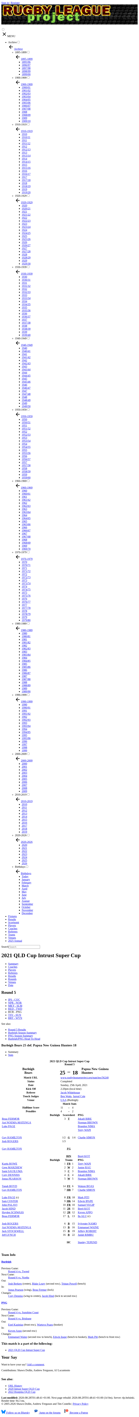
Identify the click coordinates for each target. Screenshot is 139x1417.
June (24, 894)
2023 (24, 854)
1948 (24, 397)
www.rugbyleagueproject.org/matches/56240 (85, 1077)
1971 (24, 568)
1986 (24, 670)
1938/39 (26, 328)
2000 (24, 763)
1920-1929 (21, 195)
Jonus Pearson (15, 1289)
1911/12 (26, 143)
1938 (24, 325)
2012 (24, 810)
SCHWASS (13, 1212)
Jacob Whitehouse (70, 1092)
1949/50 (26, 406)
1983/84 (26, 654)
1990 (24, 704)
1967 (24, 533)
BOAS (86, 1186)
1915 (24, 164)
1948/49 (26, 400)
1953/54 (26, 440)
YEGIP (86, 1204)
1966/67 (26, 530)
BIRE (85, 1118)
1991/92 (26, 713)
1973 (24, 580)
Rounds (12, 979)
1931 (24, 282)
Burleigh (6, 1261)
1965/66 (26, 524)
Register (15, 2)
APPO (85, 1212)
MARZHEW (12, 1167)
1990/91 (26, 707)
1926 (24, 242)
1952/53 (26, 434)
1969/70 (26, 548)
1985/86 (26, 667)
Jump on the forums (50, 1412)
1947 (24, 391)
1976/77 (26, 601)
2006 (24, 782)
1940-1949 (21, 338)
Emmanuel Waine (17, 1336)
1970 (24, 562)
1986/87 (26, 673)
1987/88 (26, 679)
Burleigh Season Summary (22, 1032)
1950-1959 (21, 409)
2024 (24, 857)
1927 (24, 248)
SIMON (86, 1137)
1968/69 (26, 542)
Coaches (12, 928)
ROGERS (10, 1141)
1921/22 (26, 214)
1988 (24, 682)
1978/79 (26, 614)
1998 (24, 747)
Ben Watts (66, 1096)
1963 (24, 509)
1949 (24, 403)
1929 (24, 260)
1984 (24, 657)
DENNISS (11, 1174)
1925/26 (26, 239)
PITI (83, 1197)
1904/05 (26, 99)
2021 (24, 848)
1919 (24, 189)
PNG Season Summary (20, 1035)
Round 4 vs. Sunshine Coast (23, 1312)
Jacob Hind (48, 1295)
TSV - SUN (14, 1015)
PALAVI (9, 1204)
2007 (24, 785)
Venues (12, 937)
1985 (24, 663)
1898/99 (26, 71)
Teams (11, 934)
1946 (24, 384)
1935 (24, 307)
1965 (24, 521)
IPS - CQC (14, 999)
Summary (13, 963)
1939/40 (26, 335)
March (25, 885)
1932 (24, 289)
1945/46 (26, 381)
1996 (24, 741)
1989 (24, 688)
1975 (24, 592)
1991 (24, 710)
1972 (24, 574)
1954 (24, 443)
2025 (24, 860)
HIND (9, 1208)
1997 (24, 744)
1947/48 (26, 394)
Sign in (5, 2)
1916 (24, 170)
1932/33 (26, 292)
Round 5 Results (17, 1029)
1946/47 (26, 387)
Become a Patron (78, 1412)
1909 (24, 118)
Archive (12, 42)
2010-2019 (21, 794)
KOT (84, 1156)
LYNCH (9, 1234)
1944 (24, 372)
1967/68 (26, 536)
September (27, 904)
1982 (24, 645)
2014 (24, 816)
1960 (24, 490)
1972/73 (26, 577)
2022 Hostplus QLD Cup (21, 1391)
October (26, 907)
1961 (24, 496)
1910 (24, 134)
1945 (24, 378)
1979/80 (26, 620)
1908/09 (26, 115)
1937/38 (26, 322)
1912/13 (26, 149)
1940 (24, 348)
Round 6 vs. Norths (18, 1277)
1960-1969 (21, 481)
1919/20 (26, 192)
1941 (24, 354)
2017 (24, 825)
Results (12, 919)
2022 (24, 851)
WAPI (84, 1130)
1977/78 (26, 607)
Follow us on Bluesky (18, 1412)
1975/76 (26, 595)
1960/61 (26, 493)
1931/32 (26, 286)
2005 (24, 779)
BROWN (88, 1122)
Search (5, 946)
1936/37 (26, 316)
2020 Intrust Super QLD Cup (24, 1388)
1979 (24, 617)
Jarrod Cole (79, 1096)
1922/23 (26, 220)
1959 (24, 474)
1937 (24, 319)
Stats (10, 1055)
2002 (24, 769)
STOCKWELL (13, 1231)
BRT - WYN (15, 1018)
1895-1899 (21, 52)
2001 (24, 766)
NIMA (86, 1126)
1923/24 (26, 226)
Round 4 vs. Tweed (18, 1271)
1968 (24, 539)
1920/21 (26, 208)
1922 (24, 217)
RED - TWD (15, 1008)
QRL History (15, 1385)
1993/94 (26, 726)
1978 (24, 611)
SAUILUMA (12, 1171)
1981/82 (26, 642)
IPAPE (85, 1201)
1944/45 (26, 375)
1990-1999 (21, 694)
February (26, 882)
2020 (24, 845)
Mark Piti (93, 1336)
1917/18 (26, 180)
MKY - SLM (15, 1005)
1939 (24, 331)
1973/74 (26, 583)
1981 (24, 639)
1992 (24, 716)
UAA (63, 1100)
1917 (24, 177)
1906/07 (26, 105)
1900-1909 (21, 77)
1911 (24, 140)
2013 (24, 813)
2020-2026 (21, 835)
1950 (24, 419)
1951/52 (26, 428)
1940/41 (26, 351)
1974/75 (26, 589)
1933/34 (26, 298)
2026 (24, 863)
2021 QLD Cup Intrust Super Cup (26, 1350)
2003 (24, 772)
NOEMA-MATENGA (16, 1122)
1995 (24, 735)
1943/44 (26, 369)
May (24, 891)
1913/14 (26, 155)
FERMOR (10, 1118)
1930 (24, 276)
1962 (24, 502)
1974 (24, 586)
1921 (24, 211)
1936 (24, 313)
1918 (24, 183)
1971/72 (26, 571)
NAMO (87, 1223)
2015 (24, 819)
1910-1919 (21, 124)
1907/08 (26, 108)
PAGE (8, 1126)
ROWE (9, 1163)
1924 (24, 230)
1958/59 (26, 471)
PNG (4, 1302)
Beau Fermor (40, 1289)
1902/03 (26, 93)
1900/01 (26, 87)
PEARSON (11, 1178)
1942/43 (26, 363)
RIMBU (86, 1234)
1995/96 (26, 738)
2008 (24, 788)
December (27, 913)
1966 (24, 527)
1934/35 (26, 304)
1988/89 (26, 685)
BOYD (9, 1186)
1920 (24, 205)
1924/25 (26, 233)
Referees (12, 931)
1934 (24, 301)
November (27, 910)
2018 (24, 828)
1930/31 (26, 279)
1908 (24, 111)
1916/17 (26, 174)
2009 (24, 791)
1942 (24, 360)
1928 (24, 254)
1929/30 (26, 263)
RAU (84, 1167)
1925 (24, 236)
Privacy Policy (80, 1403)
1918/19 (26, 186)
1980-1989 (21, 623)
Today (25, 876)
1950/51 (26, 422)
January (26, 879)
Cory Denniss (15, 1295)
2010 (24, 804)
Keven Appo (15, 1330)
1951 (24, 425)
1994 (24, 729)
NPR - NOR (15, 1002)
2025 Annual (15, 940)
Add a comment (35, 1364)
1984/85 (26, 660)
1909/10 (26, 121)
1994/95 (26, 732)
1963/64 (26, 512)
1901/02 (26, 90)
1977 (24, 604)
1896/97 (26, 65)
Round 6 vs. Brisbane (19, 1318)
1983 (24, 651)
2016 (24, 822)
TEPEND (87, 1242)
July (24, 897)
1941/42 (26, 357)
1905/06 (26, 102)
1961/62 (26, 499)
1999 (24, 750)
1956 (24, 456)
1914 (24, 158)
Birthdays (20, 866)
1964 (24, 515)
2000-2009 (21, 753)
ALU (82, 1216)
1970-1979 (21, 552)
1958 (24, 468)
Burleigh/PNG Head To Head (24, 1038)
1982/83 (26, 648)
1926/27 (26, 245)
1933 (24, 295)
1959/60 (26, 477)
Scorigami (13, 922)
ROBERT (87, 1231)
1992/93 (26, 719)
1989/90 (26, 691)
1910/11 (26, 137)
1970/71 (26, 565)
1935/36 (26, 310)
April (24, 888)
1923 (24, 223)
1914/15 (26, 161)
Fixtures (12, 916)
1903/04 (26, 96)
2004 (24, 775)
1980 (24, 633)
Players (12, 925)
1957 (24, 462)
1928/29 (26, 257)
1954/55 (26, 447)
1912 (24, 146)
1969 (24, 545)
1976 (24, 598)
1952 (24, 431)
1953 (24, 437)
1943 (24, 366)
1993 (24, 723)
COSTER (10, 1201)
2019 (24, 831)
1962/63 (26, 506)
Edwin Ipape (60, 1336)
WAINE (88, 1227)
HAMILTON (12, 1137)
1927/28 (26, 251)
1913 (24, 152)
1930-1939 (21, 267)
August (25, 901)
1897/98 (26, 68)
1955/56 (26, 453)
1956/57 (26, 459)
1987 (24, 676)
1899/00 (26, 74)
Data (10, 985)
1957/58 (26, 465)
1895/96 (26, 62)
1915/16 (26, 167)
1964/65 (26, 518)
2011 (24, 807)
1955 (24, 450)
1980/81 (26, 636)
